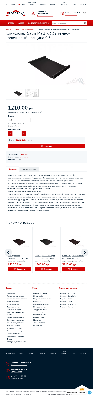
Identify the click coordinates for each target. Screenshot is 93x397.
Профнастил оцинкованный (17, 299)
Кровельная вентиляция (15, 320)
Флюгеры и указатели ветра (17, 342)
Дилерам (53, 4)
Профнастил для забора (15, 296)
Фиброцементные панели (42, 299)
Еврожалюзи (37, 325)
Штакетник (37, 320)
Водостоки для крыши (68, 293)
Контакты (83, 4)
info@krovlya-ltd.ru (19, 369)
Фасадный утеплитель (41, 304)
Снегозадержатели (13, 334)
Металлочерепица (13, 304)
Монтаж (43, 4)
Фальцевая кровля (13, 307)
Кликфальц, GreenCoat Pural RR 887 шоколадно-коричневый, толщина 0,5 (73, 258)
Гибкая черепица (13, 301)
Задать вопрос (16, 372)
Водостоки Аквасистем (68, 304)
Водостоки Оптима (66, 301)
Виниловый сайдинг (40, 293)
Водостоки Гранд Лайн (68, 296)
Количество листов (14, 130)
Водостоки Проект (66, 307)
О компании (10, 4)
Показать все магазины (45, 16)
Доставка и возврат (32, 3)
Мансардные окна (13, 325)
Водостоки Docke (66, 299)
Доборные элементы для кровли (15, 313)
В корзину (48, 146)
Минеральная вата (39, 307)
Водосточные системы (39, 23)
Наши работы (64, 3)
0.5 (17, 159)
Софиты (9, 339)
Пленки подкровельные (15, 317)
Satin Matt (24, 154)
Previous (8, 252)
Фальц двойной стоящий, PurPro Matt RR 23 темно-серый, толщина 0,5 (45, 258)
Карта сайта (27, 394)
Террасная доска (39, 323)
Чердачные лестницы (14, 328)
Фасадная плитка (39, 317)
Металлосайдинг (39, 296)
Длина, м (11, 116)
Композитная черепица (15, 310)
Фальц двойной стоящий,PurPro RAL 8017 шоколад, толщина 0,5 (18, 258)
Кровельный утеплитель (15, 323)
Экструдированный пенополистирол (40, 311)
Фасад (21, 23)
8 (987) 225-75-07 (72, 12)
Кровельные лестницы (15, 331)
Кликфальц (24, 157)
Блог (74, 4)
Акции (23, 4)
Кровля (11, 23)
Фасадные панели (39, 315)
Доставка (32, 353)
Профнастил (11, 293)
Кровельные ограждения (15, 336)
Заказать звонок (71, 15)
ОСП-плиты (37, 301)
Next (84, 252)
